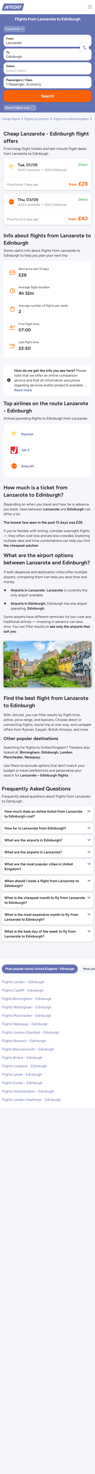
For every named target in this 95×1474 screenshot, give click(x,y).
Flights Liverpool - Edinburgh (24, 1066)
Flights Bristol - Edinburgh (22, 1058)
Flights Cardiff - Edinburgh (23, 990)
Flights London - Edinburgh (23, 982)
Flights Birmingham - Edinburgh (26, 999)
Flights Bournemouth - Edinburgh (28, 1049)
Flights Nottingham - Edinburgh (26, 1007)
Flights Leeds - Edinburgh (22, 1074)
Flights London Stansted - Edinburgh (30, 1032)
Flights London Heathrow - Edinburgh (31, 1100)
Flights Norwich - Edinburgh (24, 1041)
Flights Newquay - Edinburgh (25, 1024)
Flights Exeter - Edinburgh (22, 1083)
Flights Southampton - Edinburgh (28, 1091)
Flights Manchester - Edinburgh (26, 1015)
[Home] (13, 7)
